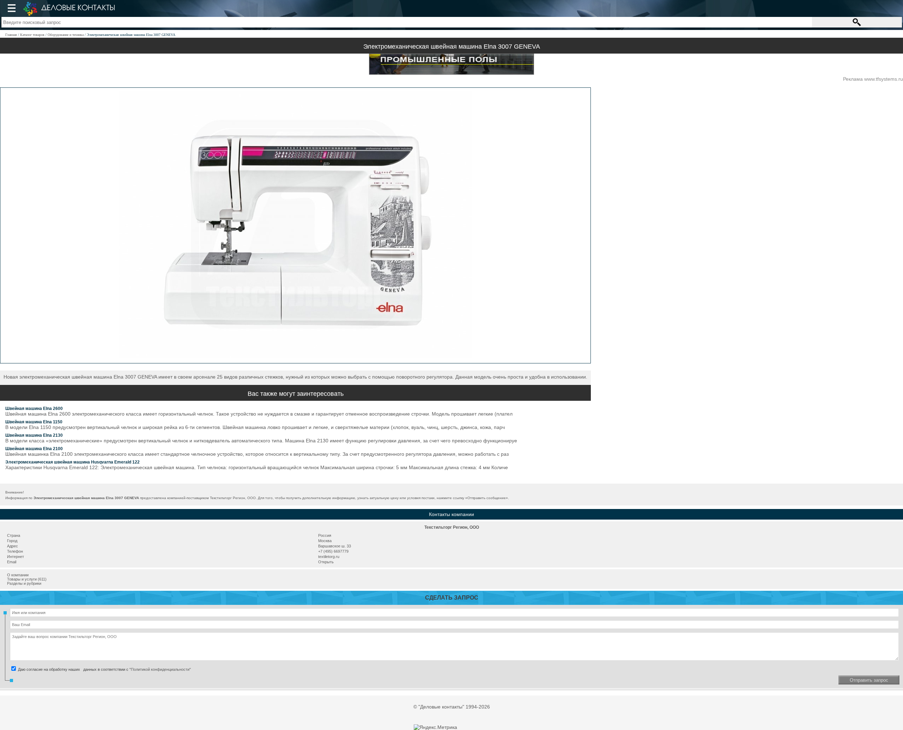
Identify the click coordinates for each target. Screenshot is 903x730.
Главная (11, 35)
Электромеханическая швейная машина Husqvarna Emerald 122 (72, 462)
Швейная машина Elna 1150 (33, 421)
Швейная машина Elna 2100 (34, 448)
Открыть (326, 562)
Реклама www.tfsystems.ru (873, 79)
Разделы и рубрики (24, 583)
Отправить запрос (869, 680)
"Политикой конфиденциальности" (160, 669)
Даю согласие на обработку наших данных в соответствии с (104, 669)
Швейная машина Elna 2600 (34, 408)
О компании (18, 575)
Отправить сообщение (486, 498)
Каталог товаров (32, 35)
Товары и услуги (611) (27, 579)
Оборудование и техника (66, 35)
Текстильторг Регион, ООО (451, 527)
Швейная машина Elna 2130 (34, 435)
